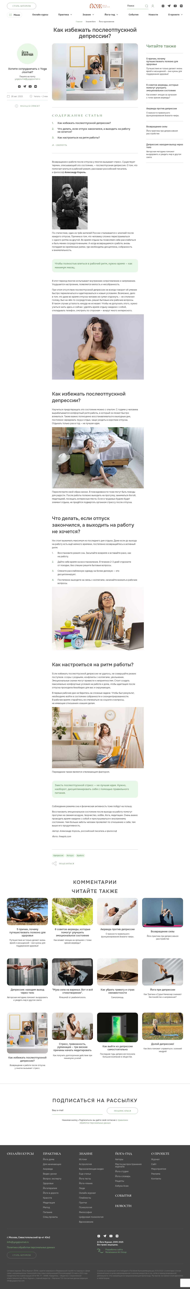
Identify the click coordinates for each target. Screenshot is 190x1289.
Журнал (155, 1159)
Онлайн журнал (87, 1193)
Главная (79, 22)
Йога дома (48, 1159)
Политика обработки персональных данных (31, 1247)
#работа (80, 855)
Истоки (83, 1159)
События (133, 15)
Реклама (155, 1173)
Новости (153, 15)
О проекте (173, 15)
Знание (87, 15)
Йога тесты (85, 1178)
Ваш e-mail (57, 1110)
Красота (47, 1197)
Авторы (119, 1159)
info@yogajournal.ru (18, 1242)
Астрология (85, 1164)
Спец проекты (50, 1217)
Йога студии (122, 1171)
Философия (85, 1212)
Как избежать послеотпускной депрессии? (84, 123)
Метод (46, 1207)
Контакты (156, 1178)
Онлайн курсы (40, 15)
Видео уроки (50, 1173)
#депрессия (58, 855)
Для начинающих (52, 1164)
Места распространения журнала (128, 1165)
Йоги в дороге (50, 1193)
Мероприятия (158, 1168)
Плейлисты (85, 1197)
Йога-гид (110, 15)
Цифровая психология (91, 1217)
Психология (85, 1207)
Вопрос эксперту (52, 1178)
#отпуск (70, 855)
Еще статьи (85, 1173)
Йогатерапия (50, 1188)
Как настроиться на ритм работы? (79, 137)
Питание (47, 1212)
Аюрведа (48, 1168)
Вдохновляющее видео (91, 1168)
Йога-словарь (122, 1176)
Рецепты (119, 1181)
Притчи (83, 1202)
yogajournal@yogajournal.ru (27, 79)
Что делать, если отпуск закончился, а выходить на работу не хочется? (94, 130)
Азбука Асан (122, 1185)
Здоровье (48, 1183)
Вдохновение (86, 1221)
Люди (82, 1188)
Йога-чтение (85, 1183)
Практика (63, 15)
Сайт (153, 1164)
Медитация (49, 1202)
